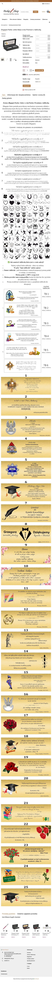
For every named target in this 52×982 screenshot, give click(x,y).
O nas (28, 966)
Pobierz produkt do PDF (30, 89)
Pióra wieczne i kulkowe (15, 19)
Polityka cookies (30, 958)
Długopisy (25, 19)
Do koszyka (38, 70)
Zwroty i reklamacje (31, 954)
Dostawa (29, 952)
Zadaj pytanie (27, 85)
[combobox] (42, 36)
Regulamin (29, 956)
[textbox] (41, 36)
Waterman (45, 19)
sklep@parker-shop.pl (9, 958)
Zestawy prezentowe (35, 19)
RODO (28, 968)
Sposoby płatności (31, 960)
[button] (29, 950)
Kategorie (4, 19)
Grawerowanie (4, 974)
